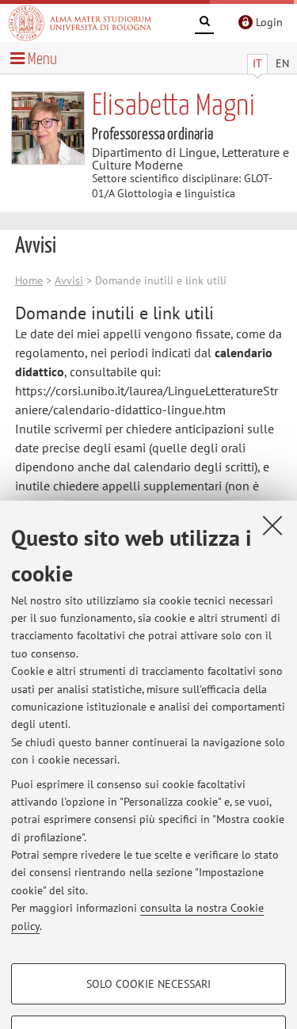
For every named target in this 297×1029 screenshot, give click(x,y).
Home (29, 280)
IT (257, 63)
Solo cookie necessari (148, 984)
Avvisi (69, 280)
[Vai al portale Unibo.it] (80, 23)
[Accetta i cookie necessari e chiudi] (272, 525)
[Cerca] (204, 23)
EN (282, 63)
